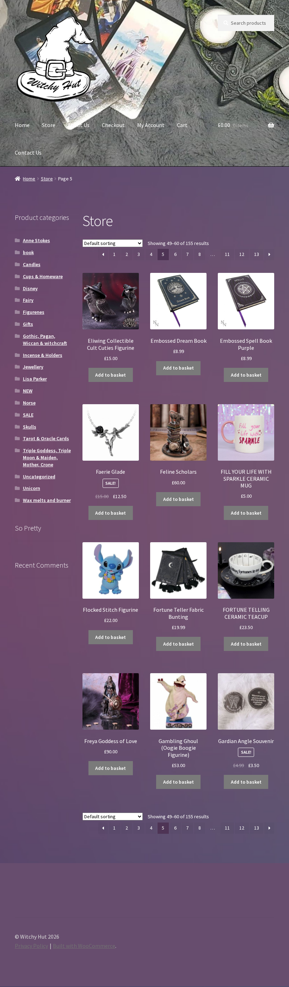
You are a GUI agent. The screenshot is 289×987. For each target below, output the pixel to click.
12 (241, 254)
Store (48, 124)
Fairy (28, 300)
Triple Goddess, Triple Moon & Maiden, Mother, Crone (47, 457)
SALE (28, 415)
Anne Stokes (36, 240)
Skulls (29, 427)
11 (227, 254)
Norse (29, 403)
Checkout (113, 124)
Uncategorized (39, 476)
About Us (79, 124)
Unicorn (31, 488)
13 (256, 254)
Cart (182, 124)
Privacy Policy (31, 945)
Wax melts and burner (47, 500)
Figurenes (33, 312)
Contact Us (28, 152)
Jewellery (33, 367)
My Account (151, 124)
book (28, 252)
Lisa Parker (35, 379)
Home (22, 124)
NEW (27, 391)
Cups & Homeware (43, 276)
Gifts (28, 324)
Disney (30, 288)
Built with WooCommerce (84, 945)
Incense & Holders (42, 355)
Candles (32, 264)
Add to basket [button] (110, 375)
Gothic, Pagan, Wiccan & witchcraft (45, 339)
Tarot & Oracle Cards (46, 438)
